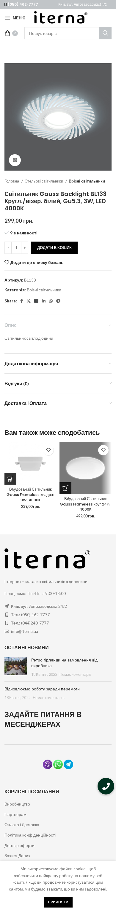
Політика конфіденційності (30, 834)
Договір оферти (19, 845)
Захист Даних (17, 855)
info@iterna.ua (24, 631)
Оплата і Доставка (21, 824)
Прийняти (58, 902)
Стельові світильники (44, 181)
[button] (106, 786)
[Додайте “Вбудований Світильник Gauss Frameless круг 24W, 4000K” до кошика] (65, 488)
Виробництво (17, 803)
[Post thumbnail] (15, 667)
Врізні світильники (87, 181)
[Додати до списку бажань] (48, 450)
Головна (12, 181)
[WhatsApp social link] (50, 301)
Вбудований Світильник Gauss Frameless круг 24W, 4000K (86, 504)
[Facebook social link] (21, 301)
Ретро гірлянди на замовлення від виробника (64, 663)
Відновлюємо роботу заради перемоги (42, 689)
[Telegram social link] (58, 301)
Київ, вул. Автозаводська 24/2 (82, 4)
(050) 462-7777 (23, 4)
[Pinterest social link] (36, 301)
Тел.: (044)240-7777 (30, 622)
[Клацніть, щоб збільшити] (15, 160)
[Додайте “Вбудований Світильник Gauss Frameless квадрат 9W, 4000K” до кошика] (10, 479)
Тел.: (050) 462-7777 (30, 614)
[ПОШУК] (105, 33)
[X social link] (28, 301)
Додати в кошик (54, 247)
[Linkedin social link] (43, 301)
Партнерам (15, 814)
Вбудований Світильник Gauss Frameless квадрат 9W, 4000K (31, 494)
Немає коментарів (75, 674)
